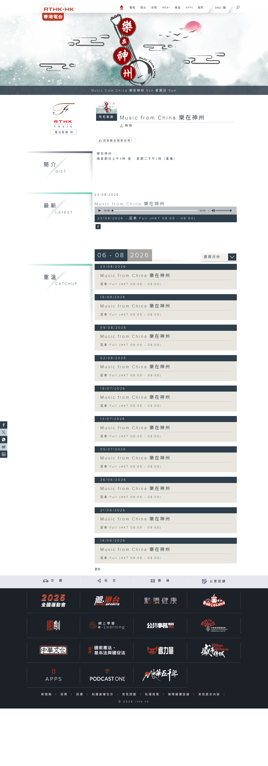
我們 (199, 9)
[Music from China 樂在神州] (98, 227)
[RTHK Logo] (56, 10)
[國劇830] (53, 625)
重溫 (176, 9)
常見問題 (130, 694)
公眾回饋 (218, 581)
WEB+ (165, 9)
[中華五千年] (160, 675)
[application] (164, 211)
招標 (80, 694)
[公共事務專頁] (160, 625)
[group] (212, 210)
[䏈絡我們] (153, 580)
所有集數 (106, 117)
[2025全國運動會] (53, 600)
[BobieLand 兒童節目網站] (214, 600)
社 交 (110, 580)
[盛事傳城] (214, 650)
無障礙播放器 (180, 694)
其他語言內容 (210, 694)
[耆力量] (160, 650)
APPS (188, 9)
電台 (142, 9)
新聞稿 (47, 694)
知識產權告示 (103, 694)
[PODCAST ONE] (107, 675)
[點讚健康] (160, 600)
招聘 (65, 694)
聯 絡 (164, 580)
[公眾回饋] (204, 581)
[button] (99, 210)
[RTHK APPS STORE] (53, 675)
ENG (218, 7)
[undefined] (122, 7)
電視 (131, 9)
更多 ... (99, 569)
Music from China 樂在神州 (130, 204)
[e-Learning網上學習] (107, 625)
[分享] (99, 580)
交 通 (57, 580)
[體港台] (107, 600)
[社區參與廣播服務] (214, 625)
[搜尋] (238, 6)
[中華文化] (53, 650)
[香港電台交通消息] (45, 580)
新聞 (153, 9)
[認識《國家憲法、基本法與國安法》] (107, 650)
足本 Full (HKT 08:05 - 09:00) (131, 284)
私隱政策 (153, 694)
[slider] (224, 210)
